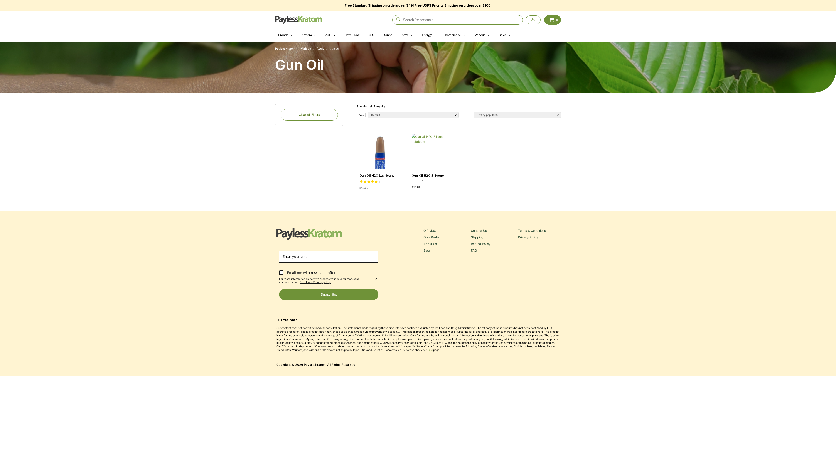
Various (306, 48)
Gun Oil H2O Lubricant (377, 175)
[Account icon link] (533, 19)
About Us (430, 244)
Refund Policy (480, 244)
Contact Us (479, 230)
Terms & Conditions (532, 230)
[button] (290, 35)
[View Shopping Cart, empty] (552, 19)
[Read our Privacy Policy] (375, 279)
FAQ (474, 250)
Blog (426, 250)
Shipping (477, 237)
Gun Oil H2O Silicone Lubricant (428, 178)
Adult (320, 48)
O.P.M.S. (429, 230)
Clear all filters (309, 114)
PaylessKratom (285, 48)
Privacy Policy (528, 237)
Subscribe (329, 294)
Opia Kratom (432, 237)
